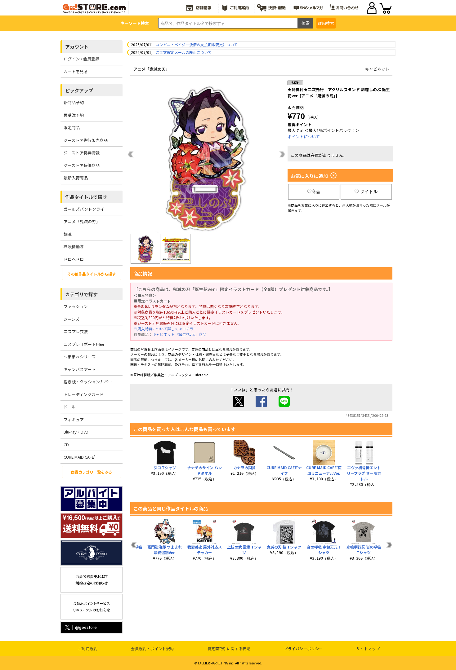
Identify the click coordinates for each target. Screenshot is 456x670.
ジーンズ (71, 319)
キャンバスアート (80, 369)
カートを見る (76, 71)
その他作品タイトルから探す (91, 273)
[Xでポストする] (238, 405)
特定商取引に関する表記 (229, 648)
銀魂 (68, 234)
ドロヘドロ (74, 259)
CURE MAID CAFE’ (79, 457)
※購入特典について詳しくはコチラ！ (165, 328)
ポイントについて (304, 136)
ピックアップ (79, 90)
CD (66, 444)
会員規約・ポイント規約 (152, 648)
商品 (315, 191)
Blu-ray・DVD (76, 432)
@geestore (86, 627)
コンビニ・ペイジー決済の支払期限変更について (197, 44)
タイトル (369, 191)
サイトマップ (368, 648)
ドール (70, 407)
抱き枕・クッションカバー (88, 382)
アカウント (76, 46)
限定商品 (72, 127)
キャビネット (377, 69)
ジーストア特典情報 (82, 153)
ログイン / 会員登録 (81, 59)
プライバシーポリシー (303, 648)
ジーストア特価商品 (82, 165)
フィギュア (74, 419)
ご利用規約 (88, 648)
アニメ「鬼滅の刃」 (82, 221)
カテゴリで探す (81, 294)
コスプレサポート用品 (84, 344)
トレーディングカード (84, 394)
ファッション (76, 306)
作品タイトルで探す (86, 197)
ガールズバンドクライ (84, 209)
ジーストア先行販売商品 (86, 140)
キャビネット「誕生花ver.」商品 (179, 334)
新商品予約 (74, 102)
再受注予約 (74, 115)
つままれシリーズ (80, 356)
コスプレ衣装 (76, 331)
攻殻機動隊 (74, 246)
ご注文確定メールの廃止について (184, 52)
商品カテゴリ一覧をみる (91, 471)
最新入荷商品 (76, 178)
